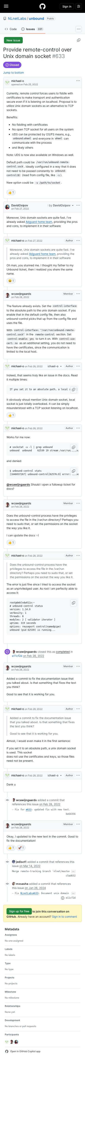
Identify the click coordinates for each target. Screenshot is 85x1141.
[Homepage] (42, 6)
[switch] (11, 192)
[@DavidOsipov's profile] (7, 207)
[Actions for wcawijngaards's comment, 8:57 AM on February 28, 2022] (78, 824)
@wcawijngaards (18, 484)
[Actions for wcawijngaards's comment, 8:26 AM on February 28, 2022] (78, 294)
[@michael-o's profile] (7, 82)
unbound (36, 18)
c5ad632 (71, 875)
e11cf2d (17, 655)
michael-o (17, 81)
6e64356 (71, 814)
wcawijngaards (21, 293)
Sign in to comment (64, 916)
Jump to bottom (13, 72)
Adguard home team (39, 221)
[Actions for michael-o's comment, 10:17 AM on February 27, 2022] (78, 240)
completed (63, 651)
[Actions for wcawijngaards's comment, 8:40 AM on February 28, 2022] (78, 666)
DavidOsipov (19, 205)
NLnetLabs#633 (29, 893)
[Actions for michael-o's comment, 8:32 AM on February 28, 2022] (78, 366)
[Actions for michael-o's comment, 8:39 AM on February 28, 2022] (78, 555)
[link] (24, 652)
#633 (28, 809)
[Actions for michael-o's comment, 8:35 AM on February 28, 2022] (78, 428)
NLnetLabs (17, 18)
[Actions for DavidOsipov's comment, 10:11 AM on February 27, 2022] (78, 205)
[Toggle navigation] (6, 6)
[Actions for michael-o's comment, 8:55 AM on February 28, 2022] (78, 775)
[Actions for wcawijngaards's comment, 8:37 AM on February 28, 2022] (78, 503)
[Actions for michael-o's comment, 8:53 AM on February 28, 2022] (78, 709)
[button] (73, 389)
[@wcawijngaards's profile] (7, 295)
